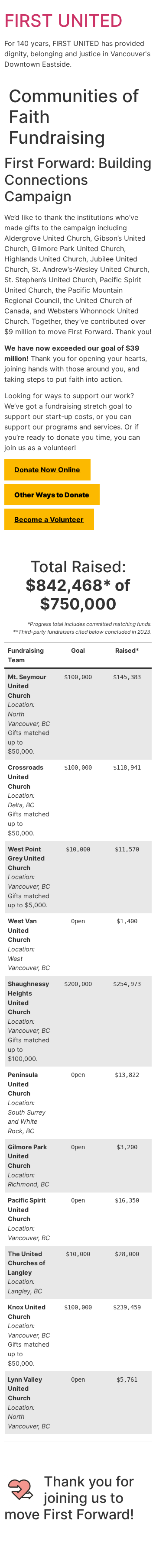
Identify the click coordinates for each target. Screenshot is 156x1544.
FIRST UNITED (63, 20)
